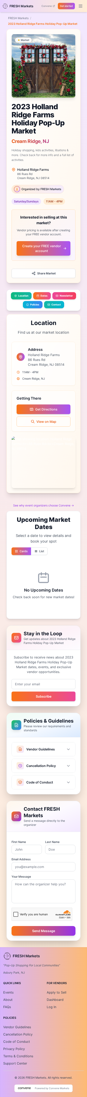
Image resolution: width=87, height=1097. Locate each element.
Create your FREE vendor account (41, 248)
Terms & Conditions (18, 1056)
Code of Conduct (16, 1042)
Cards (24, 551)
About (8, 1000)
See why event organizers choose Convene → (43, 505)
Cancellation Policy (18, 1034)
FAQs (7, 1007)
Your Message (21, 876)
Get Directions (46, 409)
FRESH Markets (18, 18)
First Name (19, 842)
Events (8, 992)
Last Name (52, 842)
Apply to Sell (56, 992)
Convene (46, 5)
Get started (66, 5)
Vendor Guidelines (17, 1027)
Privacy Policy (14, 1049)
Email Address (21, 859)
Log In (51, 1007)
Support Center (15, 1063)
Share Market (46, 273)
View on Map (46, 422)
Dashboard (55, 1000)
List (41, 551)
